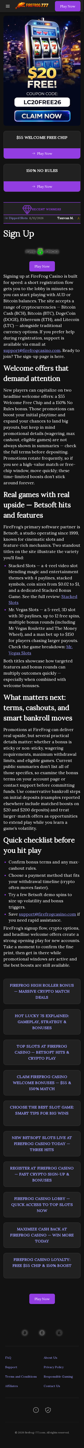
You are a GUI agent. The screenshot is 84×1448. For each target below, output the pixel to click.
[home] (33, 9)
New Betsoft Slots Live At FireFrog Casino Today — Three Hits (42, 1143)
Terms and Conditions (21, 1376)
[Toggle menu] (7, 6)
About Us (50, 1358)
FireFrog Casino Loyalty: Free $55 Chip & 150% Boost (42, 1262)
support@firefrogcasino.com (32, 350)
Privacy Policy (54, 1367)
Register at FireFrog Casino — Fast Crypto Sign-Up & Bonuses (42, 1174)
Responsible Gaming (58, 1376)
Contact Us (52, 1386)
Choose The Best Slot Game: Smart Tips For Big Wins (42, 1110)
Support (11, 1367)
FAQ (8, 1358)
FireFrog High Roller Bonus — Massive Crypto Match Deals (42, 991)
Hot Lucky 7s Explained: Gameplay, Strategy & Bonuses (42, 1021)
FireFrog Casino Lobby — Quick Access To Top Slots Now (42, 1204)
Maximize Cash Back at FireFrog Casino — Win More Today (42, 1235)
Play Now (67, 6)
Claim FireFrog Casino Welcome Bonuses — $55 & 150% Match (42, 1082)
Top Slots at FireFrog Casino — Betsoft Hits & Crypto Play (42, 1052)
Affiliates (11, 1386)
